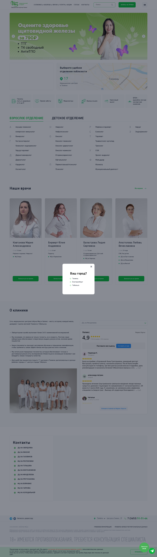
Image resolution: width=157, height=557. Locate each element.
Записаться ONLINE (144, 548)
